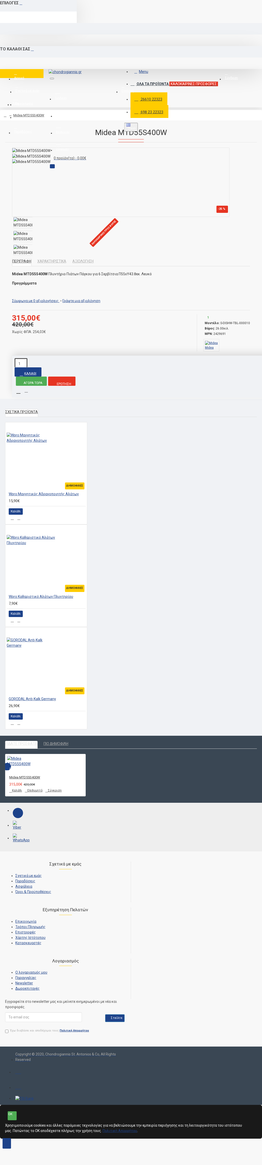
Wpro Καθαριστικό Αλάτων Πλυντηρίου (41, 597)
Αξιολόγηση (83, 261)
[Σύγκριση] (19, 518)
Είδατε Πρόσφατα (21, 744)
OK (10, 1114)
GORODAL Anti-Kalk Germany (32, 699)
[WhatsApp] (18, 838)
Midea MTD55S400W (28, 115)
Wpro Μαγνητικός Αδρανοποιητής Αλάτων (44, 494)
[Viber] (18, 826)
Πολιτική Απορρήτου (120, 1131)
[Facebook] (18, 813)
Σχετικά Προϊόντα (21, 412)
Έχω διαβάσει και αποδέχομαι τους (49, 1030)
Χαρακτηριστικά (51, 261)
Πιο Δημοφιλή (55, 744)
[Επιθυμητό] (12, 518)
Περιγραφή (21, 261)
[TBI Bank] (24, 1098)
